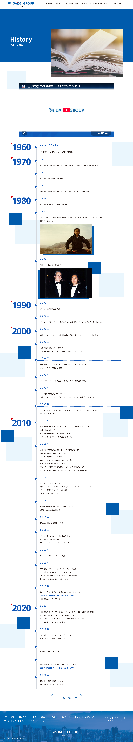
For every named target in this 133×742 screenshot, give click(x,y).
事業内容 (57, 3)
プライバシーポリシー (39, 721)
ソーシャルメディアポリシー (15, 721)
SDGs (71, 3)
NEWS (77, 3)
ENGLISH (118, 3)
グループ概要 (47, 3)
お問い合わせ (86, 3)
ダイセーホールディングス (102, 3)
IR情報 (65, 3)
